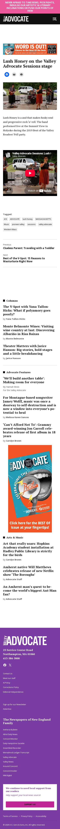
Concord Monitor (10, 739)
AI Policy (6, 683)
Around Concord (10, 766)
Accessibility (41, 816)
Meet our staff (9, 678)
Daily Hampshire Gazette (13, 743)
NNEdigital (7, 775)
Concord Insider (10, 771)
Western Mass (10, 229)
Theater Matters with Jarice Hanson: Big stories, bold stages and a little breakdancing (27, 350)
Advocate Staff (14, 579)
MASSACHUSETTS (43, 219)
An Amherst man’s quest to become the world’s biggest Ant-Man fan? (29, 590)
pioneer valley (18, 224)
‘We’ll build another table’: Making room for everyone (24, 380)
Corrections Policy (11, 687)
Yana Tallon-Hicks (15, 319)
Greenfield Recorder (12, 748)
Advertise (7, 709)
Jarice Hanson (13, 358)
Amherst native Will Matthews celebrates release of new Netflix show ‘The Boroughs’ (28, 571)
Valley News (8, 762)
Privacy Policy (26, 816)
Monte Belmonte (15, 338)
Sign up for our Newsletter (14, 704)
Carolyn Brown (13, 440)
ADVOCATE (15, 219)
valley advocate (45, 224)
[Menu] (54, 19)
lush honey (27, 219)
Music (6, 224)
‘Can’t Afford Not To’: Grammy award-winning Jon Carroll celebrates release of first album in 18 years (29, 430)
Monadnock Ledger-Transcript (16, 752)
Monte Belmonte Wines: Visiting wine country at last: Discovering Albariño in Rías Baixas (28, 330)
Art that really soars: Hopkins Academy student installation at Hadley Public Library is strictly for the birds (28, 549)
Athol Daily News (10, 734)
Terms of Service (10, 816)
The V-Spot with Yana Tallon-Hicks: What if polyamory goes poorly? (26, 310)
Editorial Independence (13, 692)
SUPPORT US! (30, 804)
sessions (32, 224)
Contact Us (7, 673)
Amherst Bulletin (10, 729)
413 (5, 219)
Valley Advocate (10, 757)
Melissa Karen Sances (17, 417)
